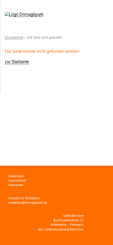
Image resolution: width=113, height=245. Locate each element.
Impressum (16, 176)
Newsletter (16, 185)
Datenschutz (17, 180)
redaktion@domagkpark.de (27, 203)
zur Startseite (17, 61)
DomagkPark (14, 37)
